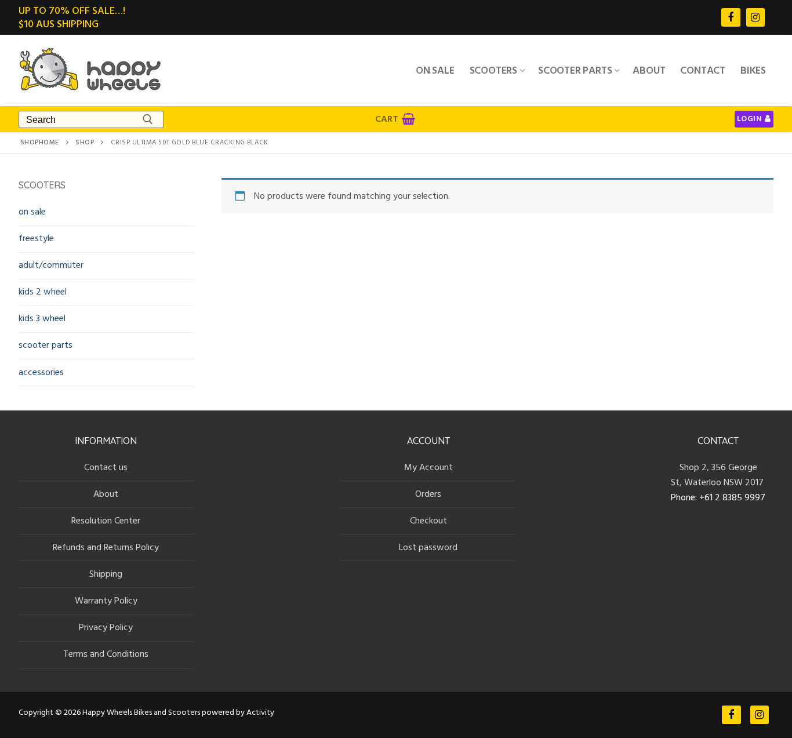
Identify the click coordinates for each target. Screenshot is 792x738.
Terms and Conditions (105, 654)
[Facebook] (730, 17)
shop (84, 142)
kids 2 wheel (43, 291)
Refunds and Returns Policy (106, 547)
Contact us (106, 467)
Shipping (105, 574)
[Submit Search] (147, 119)
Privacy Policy (106, 627)
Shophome (39, 142)
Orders (428, 494)
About (105, 494)
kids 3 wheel (42, 318)
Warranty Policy (106, 600)
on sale (32, 211)
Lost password (428, 547)
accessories (41, 372)
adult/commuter (51, 265)
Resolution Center (105, 520)
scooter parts (45, 345)
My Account (428, 467)
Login (749, 119)
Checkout (428, 520)
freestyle (36, 238)
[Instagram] (755, 17)
